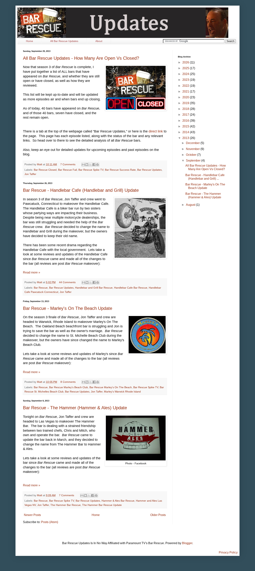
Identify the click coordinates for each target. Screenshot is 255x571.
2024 (186, 74)
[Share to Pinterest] (97, 164)
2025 (186, 68)
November (193, 149)
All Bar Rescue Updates (64, 41)
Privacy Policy (228, 552)
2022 (186, 85)
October (191, 154)
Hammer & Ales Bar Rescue (118, 500)
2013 (186, 138)
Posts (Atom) (49, 522)
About (98, 41)
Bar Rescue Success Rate (120, 169)
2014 (186, 132)
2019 (186, 103)
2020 (186, 97)
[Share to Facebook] (94, 164)
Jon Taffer (30, 174)
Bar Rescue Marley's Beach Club (68, 387)
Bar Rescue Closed (45, 169)
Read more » (31, 272)
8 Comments (68, 381)
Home (29, 41)
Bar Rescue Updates (149, 169)
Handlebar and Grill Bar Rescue (94, 287)
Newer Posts (32, 515)
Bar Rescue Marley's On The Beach (110, 387)
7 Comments (67, 164)
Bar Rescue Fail (67, 169)
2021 (186, 91)
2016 (186, 120)
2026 (186, 62)
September (193, 160)
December (193, 143)
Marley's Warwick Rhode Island (122, 391)
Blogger (187, 543)
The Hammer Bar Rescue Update (102, 504)
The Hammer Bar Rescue (65, 504)
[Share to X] (90, 164)
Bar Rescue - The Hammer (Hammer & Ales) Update (75, 407)
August (191, 204)
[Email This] (83, 164)
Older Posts (158, 515)
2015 (186, 126)
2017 (186, 114)
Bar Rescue (41, 287)
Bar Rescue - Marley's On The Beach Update (67, 308)
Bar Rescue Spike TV (90, 169)
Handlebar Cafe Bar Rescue (130, 287)
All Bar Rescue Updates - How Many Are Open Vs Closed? (81, 58)
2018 (186, 108)
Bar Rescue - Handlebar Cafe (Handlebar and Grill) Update (81, 190)
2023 (186, 79)
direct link (156, 131)
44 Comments (67, 282)
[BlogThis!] (87, 164)
